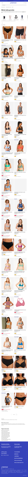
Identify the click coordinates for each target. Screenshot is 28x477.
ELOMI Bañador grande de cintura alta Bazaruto (7, 369)
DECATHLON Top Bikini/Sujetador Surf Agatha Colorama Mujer (7, 272)
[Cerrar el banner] (26, 0)
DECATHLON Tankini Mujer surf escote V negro (7, 115)
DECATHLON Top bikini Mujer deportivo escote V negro (19, 78)
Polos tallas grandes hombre (4, 437)
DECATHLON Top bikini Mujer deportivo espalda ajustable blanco (7, 96)
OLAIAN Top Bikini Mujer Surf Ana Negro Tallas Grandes (19, 232)
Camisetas (10, 19)
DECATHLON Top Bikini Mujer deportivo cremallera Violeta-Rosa (7, 311)
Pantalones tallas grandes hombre (5, 436)
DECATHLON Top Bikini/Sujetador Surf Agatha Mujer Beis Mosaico (7, 232)
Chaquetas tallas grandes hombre (5, 433)
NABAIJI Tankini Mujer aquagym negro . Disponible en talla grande (7, 406)
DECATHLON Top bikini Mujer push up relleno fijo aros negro (7, 135)
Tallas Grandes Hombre (4, 438)
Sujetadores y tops (16, 19)
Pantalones (22, 19)
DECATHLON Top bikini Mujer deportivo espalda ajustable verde (7, 330)
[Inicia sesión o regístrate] (24, 3)
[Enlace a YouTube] (4, 455)
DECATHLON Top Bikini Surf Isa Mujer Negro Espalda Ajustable (20, 135)
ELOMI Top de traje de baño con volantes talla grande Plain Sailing (20, 387)
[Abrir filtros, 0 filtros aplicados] (2, 23)
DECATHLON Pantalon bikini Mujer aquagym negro (6, 78)
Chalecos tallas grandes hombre (5, 434)
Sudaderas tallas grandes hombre (5, 432)
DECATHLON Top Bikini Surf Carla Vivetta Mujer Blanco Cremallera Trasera (7, 350)
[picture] (7, 32)
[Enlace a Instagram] (6, 455)
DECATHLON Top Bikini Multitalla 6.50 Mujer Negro (8, 58)
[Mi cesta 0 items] (26, 3)
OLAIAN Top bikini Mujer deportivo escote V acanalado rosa (20, 310)
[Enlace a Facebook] (1, 455)
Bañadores (4, 19)
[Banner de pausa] (25, 0)
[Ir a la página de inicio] (13, 2)
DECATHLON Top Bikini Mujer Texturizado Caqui (20, 172)
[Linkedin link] (7, 455)
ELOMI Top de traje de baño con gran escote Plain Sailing (7, 387)
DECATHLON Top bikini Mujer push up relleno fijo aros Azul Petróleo (19, 291)
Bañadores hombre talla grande (5, 430)
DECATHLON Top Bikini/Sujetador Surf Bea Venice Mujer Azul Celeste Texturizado (7, 153)
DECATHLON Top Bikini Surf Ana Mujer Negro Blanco (19, 96)
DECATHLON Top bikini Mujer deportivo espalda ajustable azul (7, 192)
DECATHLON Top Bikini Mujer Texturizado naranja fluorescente (20, 153)
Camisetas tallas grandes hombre (5, 435)
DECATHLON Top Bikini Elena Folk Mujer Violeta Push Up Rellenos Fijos (19, 252)
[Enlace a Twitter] (3, 455)
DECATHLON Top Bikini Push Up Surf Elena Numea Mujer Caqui (20, 330)
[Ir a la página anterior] (11, 414)
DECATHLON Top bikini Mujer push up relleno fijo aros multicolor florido (7, 291)
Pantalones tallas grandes (4, 440)
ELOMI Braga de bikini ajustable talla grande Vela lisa (7, 252)
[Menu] (2, 3)
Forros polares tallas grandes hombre (6, 439)
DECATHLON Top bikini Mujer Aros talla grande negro (19, 192)
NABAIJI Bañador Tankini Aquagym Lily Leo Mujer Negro (20, 115)
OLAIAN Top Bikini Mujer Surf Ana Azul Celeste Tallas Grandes (7, 212)
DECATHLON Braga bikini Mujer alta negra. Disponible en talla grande (7, 40)
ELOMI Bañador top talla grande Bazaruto (20, 369)
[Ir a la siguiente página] (16, 414)
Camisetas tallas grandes (4, 431)
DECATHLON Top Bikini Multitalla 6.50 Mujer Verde (8, 172)
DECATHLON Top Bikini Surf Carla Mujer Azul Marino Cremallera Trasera (19, 212)
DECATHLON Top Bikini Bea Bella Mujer (19, 58)
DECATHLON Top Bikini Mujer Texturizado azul (20, 350)
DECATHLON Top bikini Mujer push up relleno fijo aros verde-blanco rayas (19, 272)
